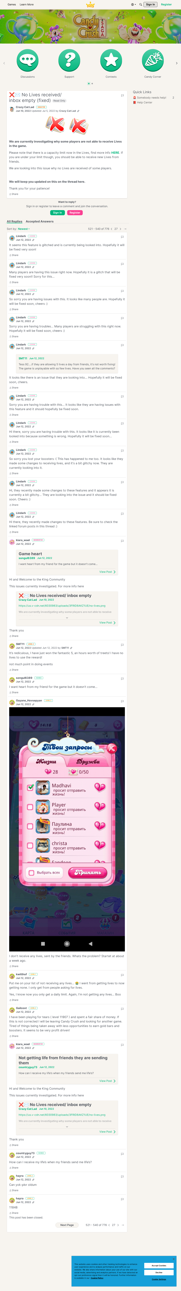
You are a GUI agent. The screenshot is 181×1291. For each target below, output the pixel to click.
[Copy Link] (78, 111)
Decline (159, 1272)
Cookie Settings (159, 1279)
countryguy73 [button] (28, 1067)
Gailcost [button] (21, 1008)
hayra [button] (19, 1175)
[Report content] (122, 95)
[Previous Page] (111, 229)
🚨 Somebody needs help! (153, 97)
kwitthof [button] (21, 974)
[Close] (173, 1259)
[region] (124, 1271)
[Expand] (67, 618)
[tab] (88, 83)
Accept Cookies (159, 1265)
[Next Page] (120, 229)
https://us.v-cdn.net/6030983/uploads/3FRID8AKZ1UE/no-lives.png (62, 605)
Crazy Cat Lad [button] (25, 107)
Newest (23, 229)
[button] (12, 109)
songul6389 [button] (27, 558)
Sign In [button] (57, 212)
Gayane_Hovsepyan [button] (29, 700)
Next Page (67, 1225)
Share (13, 194)
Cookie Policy (97, 1278)
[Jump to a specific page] (125, 229)
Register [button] (75, 212)
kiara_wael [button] (23, 540)
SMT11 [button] (23, 358)
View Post (105, 571)
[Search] (140, 4)
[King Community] (90, 5)
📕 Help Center (142, 102)
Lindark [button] (21, 236)
